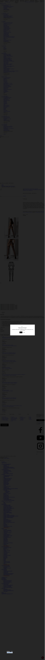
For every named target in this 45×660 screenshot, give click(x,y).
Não (24, 332)
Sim (20, 332)
